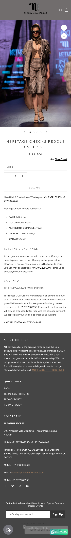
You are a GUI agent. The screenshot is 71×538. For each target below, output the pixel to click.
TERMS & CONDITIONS (16, 394)
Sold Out (35, 187)
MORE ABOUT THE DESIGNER (48, 370)
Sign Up (58, 514)
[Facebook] (5, 486)
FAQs (7, 388)
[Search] (60, 10)
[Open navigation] (4, 10)
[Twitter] (12, 486)
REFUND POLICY (13, 404)
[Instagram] (20, 486)
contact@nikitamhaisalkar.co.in (27, 472)
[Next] (46, 132)
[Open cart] (66, 10)
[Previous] (24, 132)
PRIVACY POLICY (13, 399)
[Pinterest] (27, 486)
